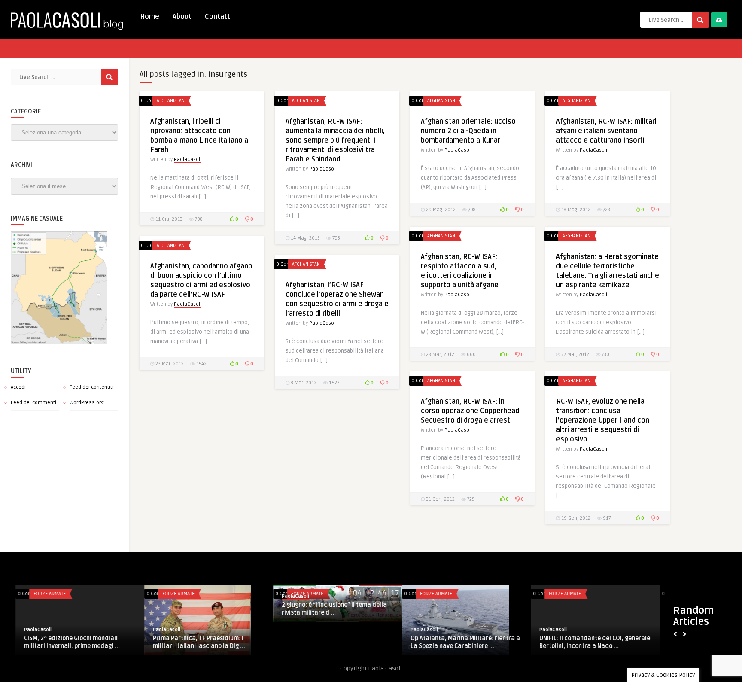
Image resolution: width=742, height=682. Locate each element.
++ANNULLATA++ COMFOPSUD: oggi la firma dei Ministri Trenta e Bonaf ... (577, 630)
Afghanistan (171, 101)
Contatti (218, 16)
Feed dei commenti (33, 402)
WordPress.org (87, 402)
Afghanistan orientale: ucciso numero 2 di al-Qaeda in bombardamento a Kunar (468, 131)
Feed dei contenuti (91, 387)
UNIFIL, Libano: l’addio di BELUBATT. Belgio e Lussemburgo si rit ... (444, 598)
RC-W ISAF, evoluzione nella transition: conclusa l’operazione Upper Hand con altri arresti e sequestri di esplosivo (602, 420)
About (182, 16)
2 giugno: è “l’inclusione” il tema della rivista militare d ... (61, 608)
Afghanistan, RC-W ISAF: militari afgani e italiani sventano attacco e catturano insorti (606, 131)
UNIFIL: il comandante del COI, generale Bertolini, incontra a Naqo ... (321, 642)
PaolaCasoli (187, 159)
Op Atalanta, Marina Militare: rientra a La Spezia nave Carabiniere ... (192, 642)
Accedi (18, 387)
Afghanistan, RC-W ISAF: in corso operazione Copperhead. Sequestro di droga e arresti (471, 411)
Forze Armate (163, 594)
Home (149, 16)
